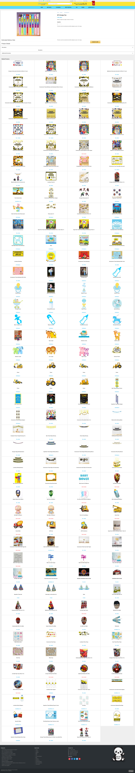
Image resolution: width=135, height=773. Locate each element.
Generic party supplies (5, 765)
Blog (36, 757)
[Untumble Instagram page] (69, 759)
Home (58, 12)
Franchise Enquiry (39, 761)
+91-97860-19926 (79, 3)
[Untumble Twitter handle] (77, 759)
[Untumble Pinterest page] (80, 759)
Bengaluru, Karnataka (73, 753)
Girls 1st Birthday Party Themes (7, 752)
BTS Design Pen (66, 12)
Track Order (85, 1)
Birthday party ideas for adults (7, 757)
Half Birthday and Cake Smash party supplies (9, 749)
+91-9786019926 (47, 0)
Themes (61, 12)
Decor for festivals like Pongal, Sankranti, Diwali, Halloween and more (13, 762)
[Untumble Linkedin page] (74, 759)
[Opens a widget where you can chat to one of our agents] (131, 771)
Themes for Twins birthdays (6, 756)
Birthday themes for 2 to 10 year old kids (8, 753)
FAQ (76, 7)
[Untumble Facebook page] (72, 759)
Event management (39, 762)
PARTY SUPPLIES (68, 7)
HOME (42, 7)
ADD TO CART (95, 41)
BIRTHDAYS (49, 7)
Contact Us (37, 760)
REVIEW (83, 7)
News (36, 753)
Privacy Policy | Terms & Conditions (6, 770)
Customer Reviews (39, 756)
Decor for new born (5, 760)
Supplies (37, 752)
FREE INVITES (91, 7)
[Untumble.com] (42, 4)
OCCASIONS (58, 7)
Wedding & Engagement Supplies (7, 761)
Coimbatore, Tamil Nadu (74, 752)
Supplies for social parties (6, 764)
